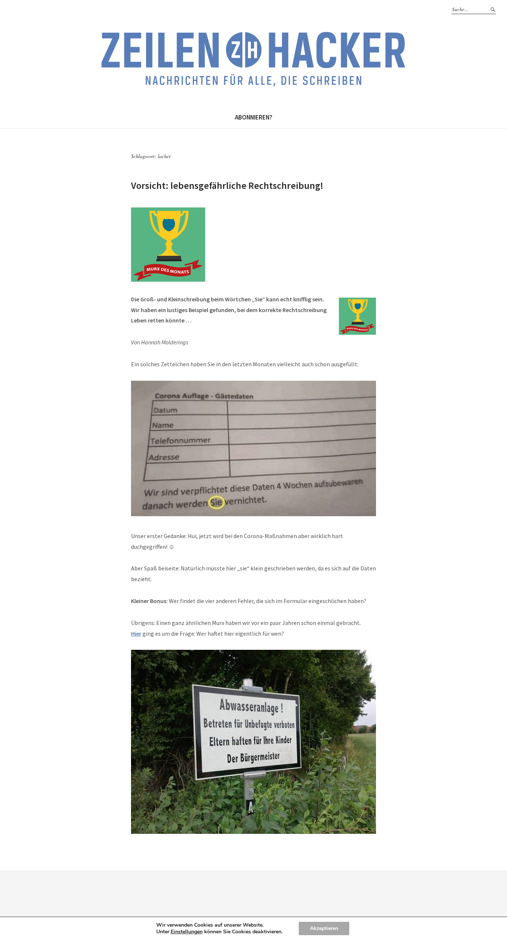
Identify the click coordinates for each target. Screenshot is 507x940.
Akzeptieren (324, 928)
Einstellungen (187, 931)
